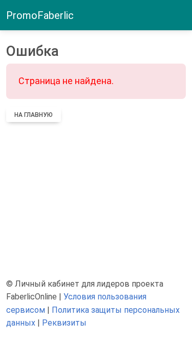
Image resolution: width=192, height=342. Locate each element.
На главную (33, 114)
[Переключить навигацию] (180, 15)
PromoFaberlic (40, 15)
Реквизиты (64, 323)
